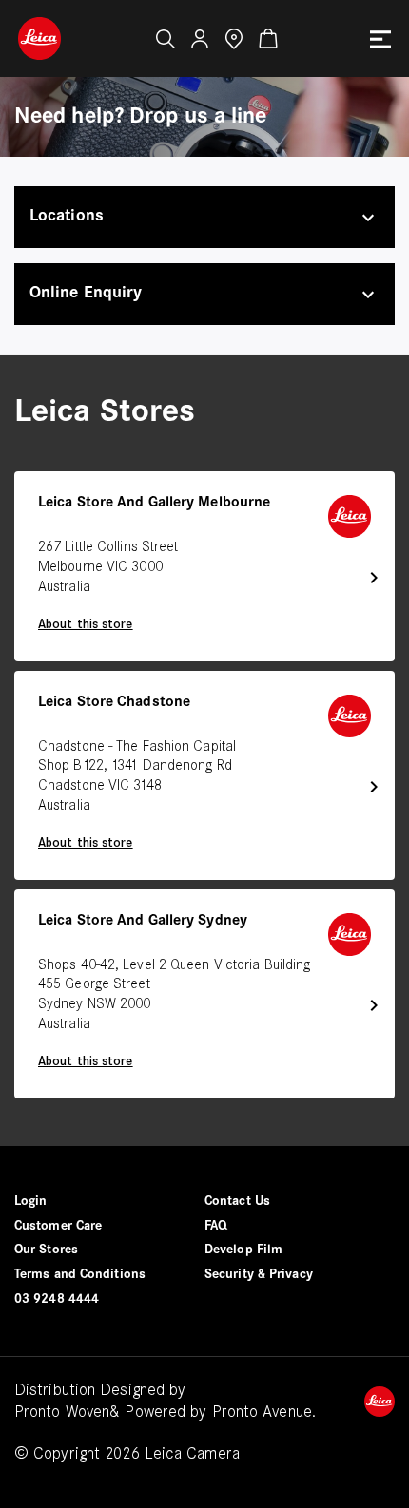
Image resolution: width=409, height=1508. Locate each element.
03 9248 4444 (56, 1299)
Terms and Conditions (80, 1275)
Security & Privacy (258, 1275)
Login (31, 1201)
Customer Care (58, 1226)
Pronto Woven (61, 1412)
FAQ (215, 1226)
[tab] (204, 217)
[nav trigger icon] (380, 39)
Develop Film (243, 1250)
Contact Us (237, 1201)
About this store (85, 625)
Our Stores (46, 1250)
